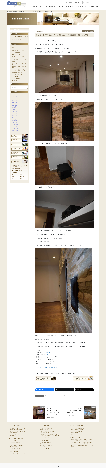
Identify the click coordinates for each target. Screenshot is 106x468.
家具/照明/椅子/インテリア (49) (18, 56)
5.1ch (79, 442)
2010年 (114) (15, 124)
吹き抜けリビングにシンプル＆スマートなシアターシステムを (53, 412)
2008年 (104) (15, 128)
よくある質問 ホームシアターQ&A (18, 428)
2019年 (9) (14, 107)
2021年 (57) (14, 104)
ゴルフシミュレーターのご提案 (47, 431)
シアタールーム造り (44, 440)
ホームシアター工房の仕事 (16, 429)
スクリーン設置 (74, 441)
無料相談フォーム (75, 434)
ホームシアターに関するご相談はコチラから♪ (47, 367)
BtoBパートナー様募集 (15, 434)
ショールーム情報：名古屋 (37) (18, 70)
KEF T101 (49, 354)
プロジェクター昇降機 (83, 441)
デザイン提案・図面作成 (45, 442)
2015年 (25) (14, 115)
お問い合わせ (78, 2)
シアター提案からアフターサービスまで (19, 441)
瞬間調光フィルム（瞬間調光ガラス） (48, 434)
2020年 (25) (14, 106)
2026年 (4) (14, 94)
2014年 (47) (14, 117)
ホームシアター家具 (75, 445)
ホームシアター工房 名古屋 (77, 429)
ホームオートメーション (15, 451)
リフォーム (90, 445)
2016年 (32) (14, 113)
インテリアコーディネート (46, 446)
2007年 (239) (15, 130)
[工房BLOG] (39, 410)
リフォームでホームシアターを (17, 443)
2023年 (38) (14, 100)
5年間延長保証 (13, 446)
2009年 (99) (14, 126)
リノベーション (74, 446)
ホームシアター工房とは (15, 425)
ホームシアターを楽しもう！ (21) (19, 59)
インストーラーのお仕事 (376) (18, 52)
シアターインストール (15, 442)
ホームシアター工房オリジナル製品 (48, 437)
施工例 (64, 395)
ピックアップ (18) (16, 48)
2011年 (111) (15, 122)
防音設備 (86, 443)
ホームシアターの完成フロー (16, 448)
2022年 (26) (14, 102)
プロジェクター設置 (87, 439)
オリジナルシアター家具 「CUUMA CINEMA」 (50, 435)
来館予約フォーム (75, 432)
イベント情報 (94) (16, 78)
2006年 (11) (14, 132)
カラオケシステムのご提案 (46, 432)
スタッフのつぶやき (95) (17, 74)
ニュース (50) (15, 76)
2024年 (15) (14, 98)
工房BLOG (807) (15, 47)
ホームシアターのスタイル (46, 428)
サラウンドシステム (44, 429)
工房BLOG (47, 395)
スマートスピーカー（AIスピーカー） (18, 453)
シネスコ (91, 443)
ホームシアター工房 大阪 (76, 431)
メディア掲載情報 (14, 432)
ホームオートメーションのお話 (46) (19, 57)
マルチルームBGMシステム (46, 448)
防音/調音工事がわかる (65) (18, 50)
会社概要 (65, 2)
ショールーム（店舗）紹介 (76, 425)
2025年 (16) (14, 96)
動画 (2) (14, 61)
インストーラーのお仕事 (87, 31)
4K (89, 441)
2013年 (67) (14, 119)
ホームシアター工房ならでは (16, 438)
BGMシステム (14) (16, 54)
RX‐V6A (48, 352)
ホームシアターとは (44, 425)
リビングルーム (70, 395)
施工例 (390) (14, 80)
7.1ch (82, 442)
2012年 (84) (14, 120)
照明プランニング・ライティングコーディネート (51, 443)
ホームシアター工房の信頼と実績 (17, 431)
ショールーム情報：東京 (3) (18, 69)
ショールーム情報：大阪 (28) (18, 72)
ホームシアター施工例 (75, 437)
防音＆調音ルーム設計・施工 (46, 445)
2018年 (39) (14, 109)
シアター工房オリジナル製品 (16, 445)
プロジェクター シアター (76, 439)
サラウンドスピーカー (78, 443)
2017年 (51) (14, 111)
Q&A (71, 2)
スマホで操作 (84, 445)
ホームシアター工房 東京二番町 (78, 428)
